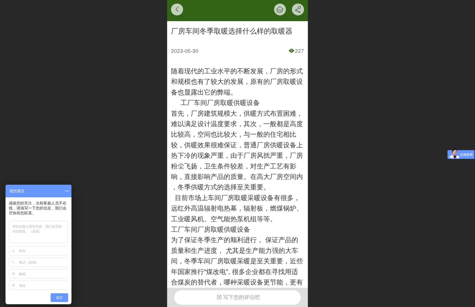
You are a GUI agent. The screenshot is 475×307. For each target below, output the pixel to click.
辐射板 (253, 208)
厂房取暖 (283, 81)
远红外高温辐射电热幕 (204, 208)
